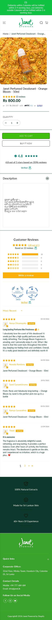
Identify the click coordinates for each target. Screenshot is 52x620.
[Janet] (26, 23)
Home (5, 34)
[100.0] (17, 292)
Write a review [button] (26, 275)
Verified (24, 302)
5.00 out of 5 (33, 245)
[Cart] (46, 22)
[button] (4, 22)
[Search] (41, 22)
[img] (9, 319)
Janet (25, 616)
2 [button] (25, 465)
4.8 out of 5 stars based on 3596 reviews (26, 162)
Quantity (8, 117)
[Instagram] (10, 600)
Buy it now (26, 143)
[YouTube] (15, 600)
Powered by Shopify (36, 616)
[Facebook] (5, 600)
